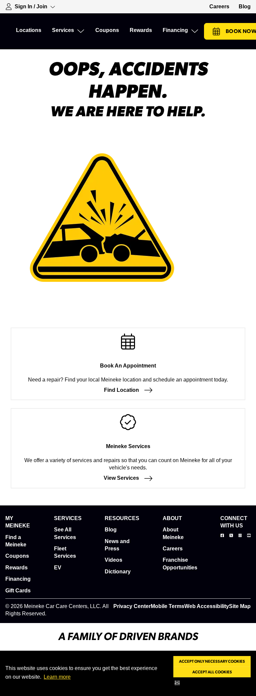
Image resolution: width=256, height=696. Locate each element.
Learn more (57, 677)
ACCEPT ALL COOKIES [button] (212, 672)
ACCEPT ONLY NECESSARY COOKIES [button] (212, 661)
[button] (178, 682)
